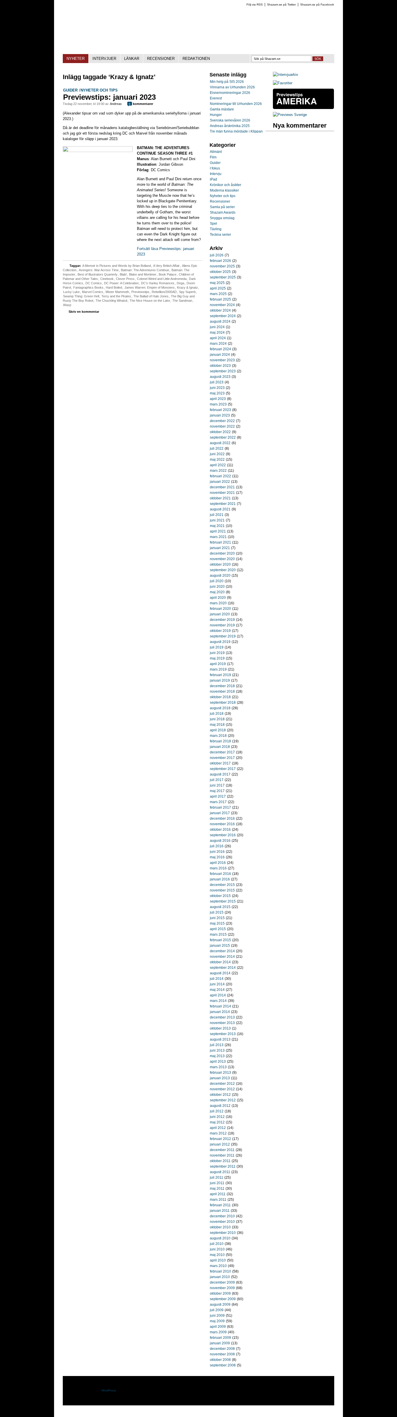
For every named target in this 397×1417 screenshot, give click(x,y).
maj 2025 (217, 283)
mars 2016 (218, 868)
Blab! (123, 274)
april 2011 (218, 1194)
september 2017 (223, 769)
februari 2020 (220, 609)
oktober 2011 (220, 1161)
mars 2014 (218, 1001)
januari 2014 (220, 1012)
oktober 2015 (220, 896)
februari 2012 (220, 1139)
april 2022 (218, 465)
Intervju (215, 174)
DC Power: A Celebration (121, 283)
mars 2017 (218, 802)
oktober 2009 (220, 1293)
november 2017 (222, 758)
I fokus (215, 168)
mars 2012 (218, 1133)
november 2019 (222, 625)
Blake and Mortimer (142, 274)
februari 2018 (220, 741)
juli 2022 (216, 448)
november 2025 (222, 266)
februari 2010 (220, 1271)
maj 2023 (217, 393)
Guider (70, 90)
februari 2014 (220, 1006)
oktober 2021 (220, 498)
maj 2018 (217, 725)
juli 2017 (216, 780)
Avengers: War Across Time (99, 270)
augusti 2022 (220, 443)
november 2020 (222, 559)
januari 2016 (220, 879)
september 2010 (223, 1233)
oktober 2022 (220, 432)
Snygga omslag (222, 218)
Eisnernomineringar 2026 (230, 93)
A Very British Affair (166, 265)
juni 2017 (217, 785)
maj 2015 (217, 923)
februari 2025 (220, 299)
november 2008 (222, 1354)
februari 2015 (220, 940)
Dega (180, 283)
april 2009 (218, 1327)
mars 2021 (218, 537)
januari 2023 (220, 415)
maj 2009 (217, 1321)
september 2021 (223, 504)
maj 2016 (217, 857)
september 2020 (223, 570)
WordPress (108, 1390)
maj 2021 (217, 526)
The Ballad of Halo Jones (151, 296)
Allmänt (216, 152)
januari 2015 (220, 946)
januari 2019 (220, 680)
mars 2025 (218, 294)
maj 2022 (217, 460)
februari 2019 (220, 675)
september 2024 (223, 316)
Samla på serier (222, 207)
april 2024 (218, 338)
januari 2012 (220, 1144)
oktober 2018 (220, 697)
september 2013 (223, 1034)
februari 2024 (220, 349)
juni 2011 (217, 1183)
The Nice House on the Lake (150, 300)
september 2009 (223, 1299)
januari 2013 (220, 1078)
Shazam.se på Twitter (281, 4)
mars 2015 (218, 934)
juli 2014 (216, 979)
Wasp (67, 305)
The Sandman (182, 300)
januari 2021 (220, 548)
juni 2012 (217, 1117)
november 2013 (222, 1023)
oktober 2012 (220, 1095)
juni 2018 (217, 719)
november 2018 (222, 691)
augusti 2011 (220, 1172)
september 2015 (223, 901)
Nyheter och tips (99, 90)
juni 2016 (217, 852)
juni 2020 (217, 587)
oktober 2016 (220, 830)
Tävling (215, 229)
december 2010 (222, 1216)
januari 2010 (220, 1277)
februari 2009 (220, 1338)
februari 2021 (220, 542)
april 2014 (218, 995)
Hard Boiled (114, 287)
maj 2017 (217, 791)
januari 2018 (220, 747)
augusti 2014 (220, 973)
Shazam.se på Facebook (317, 4)
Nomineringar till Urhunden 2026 (236, 104)
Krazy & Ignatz (187, 287)
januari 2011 (220, 1211)
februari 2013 (220, 1073)
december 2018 (222, 686)
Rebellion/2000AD (164, 292)
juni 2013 (217, 1050)
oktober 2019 (220, 631)
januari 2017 (220, 813)
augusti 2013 (220, 1039)
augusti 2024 (220, 321)
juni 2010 (217, 1249)
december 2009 (222, 1282)
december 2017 (222, 752)
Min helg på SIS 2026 (227, 82)
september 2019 (223, 636)
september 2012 (223, 1100)
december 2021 (222, 487)
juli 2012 (216, 1111)
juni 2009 (217, 1316)
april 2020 (218, 598)
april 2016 (218, 863)
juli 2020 (216, 581)
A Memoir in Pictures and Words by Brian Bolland (116, 265)
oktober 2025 (220, 272)
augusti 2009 (220, 1304)
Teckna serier (220, 235)
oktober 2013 (220, 1028)
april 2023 (218, 399)
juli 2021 (216, 515)
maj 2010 (217, 1255)
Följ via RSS (254, 4)
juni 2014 (217, 984)
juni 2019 (217, 653)
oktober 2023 (220, 366)
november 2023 (222, 360)
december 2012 (222, 1084)
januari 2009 (220, 1343)
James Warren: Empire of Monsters (149, 287)
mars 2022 (218, 471)
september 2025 (223, 277)
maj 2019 (217, 658)
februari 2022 (220, 476)
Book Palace (167, 274)
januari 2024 (220, 355)
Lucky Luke (71, 292)
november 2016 (222, 824)
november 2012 (222, 1089)
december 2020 (222, 553)
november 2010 (222, 1222)
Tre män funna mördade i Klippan (236, 131)
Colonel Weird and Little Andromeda (162, 278)
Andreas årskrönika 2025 (230, 126)
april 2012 (218, 1128)
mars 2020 (218, 603)
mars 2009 (218, 1332)
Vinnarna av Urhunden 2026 (232, 87)
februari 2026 (220, 261)
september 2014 (223, 968)
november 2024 (222, 305)
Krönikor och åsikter (225, 185)
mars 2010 (218, 1266)
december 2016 (222, 818)
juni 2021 (217, 520)
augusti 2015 (220, 907)
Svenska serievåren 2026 (230, 120)
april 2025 (218, 288)
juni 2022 (217, 454)
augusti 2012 (220, 1106)
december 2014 (222, 951)
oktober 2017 (220, 763)
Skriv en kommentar (84, 311)
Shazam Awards (222, 212)
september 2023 (223, 371)
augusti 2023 (220, 377)
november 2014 (222, 957)
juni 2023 (217, 388)
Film (213, 157)
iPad (213, 179)
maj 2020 (217, 592)
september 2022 (223, 437)
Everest (216, 98)
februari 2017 (220, 807)
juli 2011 (216, 1177)
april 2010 (218, 1260)
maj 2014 (217, 990)
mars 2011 (218, 1200)
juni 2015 (217, 918)
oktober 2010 (220, 1227)
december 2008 (222, 1349)
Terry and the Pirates (116, 296)
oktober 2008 (220, 1360)
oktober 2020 (220, 564)
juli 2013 (216, 1045)
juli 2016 (216, 846)
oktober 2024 (220, 310)
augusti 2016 (220, 841)
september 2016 (223, 835)
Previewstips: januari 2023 (109, 97)
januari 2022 (220, 482)
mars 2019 (218, 669)
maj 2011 (217, 1189)
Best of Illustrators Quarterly (97, 274)
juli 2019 (216, 647)
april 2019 (218, 664)
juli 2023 (216, 382)
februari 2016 (220, 874)
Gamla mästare (222, 109)
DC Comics (93, 283)
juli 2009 (216, 1310)
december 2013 (222, 1017)
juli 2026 (216, 255)
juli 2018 (216, 714)
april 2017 (218, 796)
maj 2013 (217, 1056)
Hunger (216, 115)
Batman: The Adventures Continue (145, 270)
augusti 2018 (220, 708)
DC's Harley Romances (157, 283)
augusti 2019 (220, 642)
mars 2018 (218, 736)
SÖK (317, 58)
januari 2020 (220, 614)
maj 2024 (217, 332)
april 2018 (218, 730)
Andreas (116, 104)
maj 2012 (217, 1122)
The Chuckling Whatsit (111, 300)
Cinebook (107, 278)
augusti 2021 (220, 509)
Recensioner (220, 201)
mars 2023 (218, 404)
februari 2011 (220, 1205)
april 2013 (218, 1061)
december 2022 (222, 421)
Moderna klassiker (224, 190)
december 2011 (222, 1150)
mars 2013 (218, 1067)
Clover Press (125, 278)
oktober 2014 (220, 962)
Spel (213, 223)
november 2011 (222, 1155)
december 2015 (222, 885)
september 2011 (222, 1166)
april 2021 (218, 531)
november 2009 (222, 1288)
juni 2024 (217, 327)
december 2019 (222, 620)
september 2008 (223, 1365)
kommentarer (141, 104)
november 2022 (222, 426)
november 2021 (222, 493)
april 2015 (218, 929)
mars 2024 (218, 344)
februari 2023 (220, 410)
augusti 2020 (220, 575)
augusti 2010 (220, 1238)
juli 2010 (216, 1244)
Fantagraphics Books (88, 287)
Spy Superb (187, 292)
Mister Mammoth (117, 292)
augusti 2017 (220, 774)
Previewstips (140, 292)
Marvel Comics (92, 292)
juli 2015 (216, 912)
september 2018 (223, 703)
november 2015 (222, 890)
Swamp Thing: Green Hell (81, 296)
